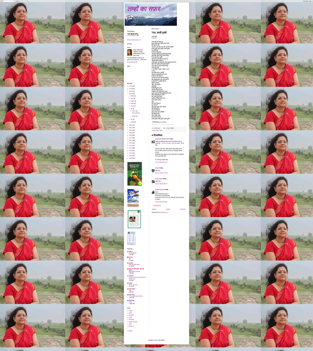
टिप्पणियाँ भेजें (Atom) (162, 212)
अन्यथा (130, 313)
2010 (130, 155)
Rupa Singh (159, 178)
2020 (130, 130)
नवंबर (132, 98)
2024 (130, 91)
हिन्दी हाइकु (131, 300)
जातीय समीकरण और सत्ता (134, 271)
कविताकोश (131, 319)
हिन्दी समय (131, 326)
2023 (130, 93)
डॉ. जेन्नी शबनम (139, 50)
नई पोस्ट (154, 209)
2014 (130, 145)
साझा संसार (131, 294)
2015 (130, 143)
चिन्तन (157, 130)
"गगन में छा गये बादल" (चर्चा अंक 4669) (171, 143)
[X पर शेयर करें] (170, 128)
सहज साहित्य (132, 289)
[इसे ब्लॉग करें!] (168, 128)
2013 (130, 148)
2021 (130, 127)
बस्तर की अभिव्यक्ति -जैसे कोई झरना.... (136, 269)
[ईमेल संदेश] (164, 128)
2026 (130, 86)
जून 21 (134, 111)
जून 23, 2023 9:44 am (161, 162)
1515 (130, 290)
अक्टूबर (132, 101)
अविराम (131, 251)
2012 (130, 150)
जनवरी (132, 122)
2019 (130, 132)
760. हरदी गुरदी (136, 113)
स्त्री (161, 130)
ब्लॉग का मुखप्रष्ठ (132, 253)
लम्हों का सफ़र (143, 8)
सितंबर (132, 103)
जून (132, 108)
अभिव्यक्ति (131, 315)
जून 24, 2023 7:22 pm (161, 201)
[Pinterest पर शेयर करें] (173, 128)
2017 (130, 138)
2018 (130, 135)
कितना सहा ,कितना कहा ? (134, 264)
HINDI (130, 331)
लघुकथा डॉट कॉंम (133, 321)
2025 (130, 88)
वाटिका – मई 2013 (133, 284)
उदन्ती (130, 317)
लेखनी (130, 324)
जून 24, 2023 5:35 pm (161, 183)
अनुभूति (130, 310)
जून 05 (134, 116)
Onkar (157, 168)
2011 (130, 153)
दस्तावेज (131, 263)
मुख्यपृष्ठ (168, 209)
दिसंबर (132, 96)
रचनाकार (131, 276)
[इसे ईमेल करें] (167, 128)
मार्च (132, 119)
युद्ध (129, 258)
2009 (130, 158)
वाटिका (130, 283)
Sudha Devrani (159, 189)
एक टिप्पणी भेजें (157, 205)
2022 (130, 125)
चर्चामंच (131, 257)
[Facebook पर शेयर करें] (171, 128)
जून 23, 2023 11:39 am (161, 173)
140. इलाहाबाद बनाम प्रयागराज (136, 296)
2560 (130, 302)
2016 (130, 140)
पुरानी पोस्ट (182, 209)
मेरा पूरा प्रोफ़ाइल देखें (132, 62)
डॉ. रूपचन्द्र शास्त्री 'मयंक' (162, 139)
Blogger (155, 340)
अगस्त (132, 106)
